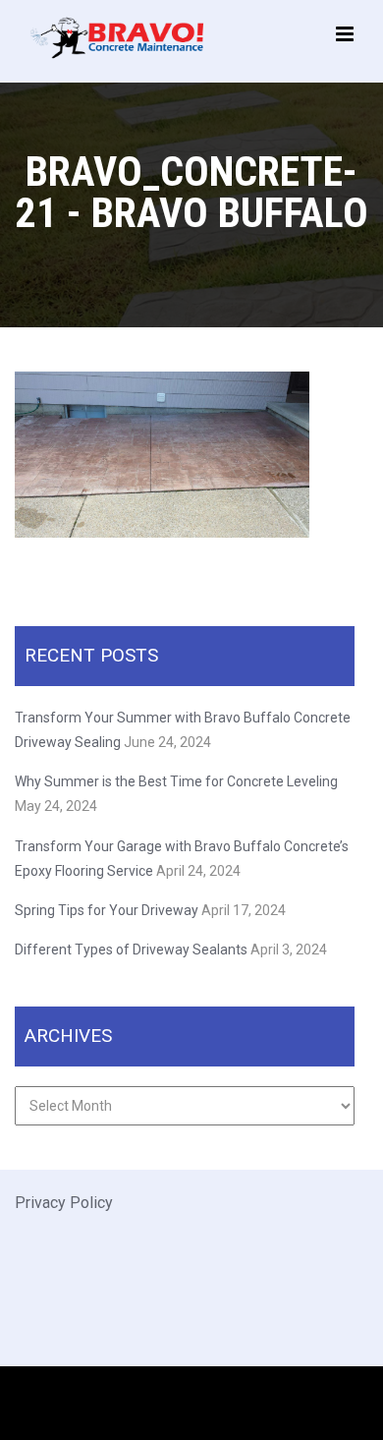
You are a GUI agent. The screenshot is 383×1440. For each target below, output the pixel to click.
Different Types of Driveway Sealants (131, 949)
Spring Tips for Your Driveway (106, 910)
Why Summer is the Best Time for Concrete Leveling (178, 781)
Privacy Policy (64, 1202)
